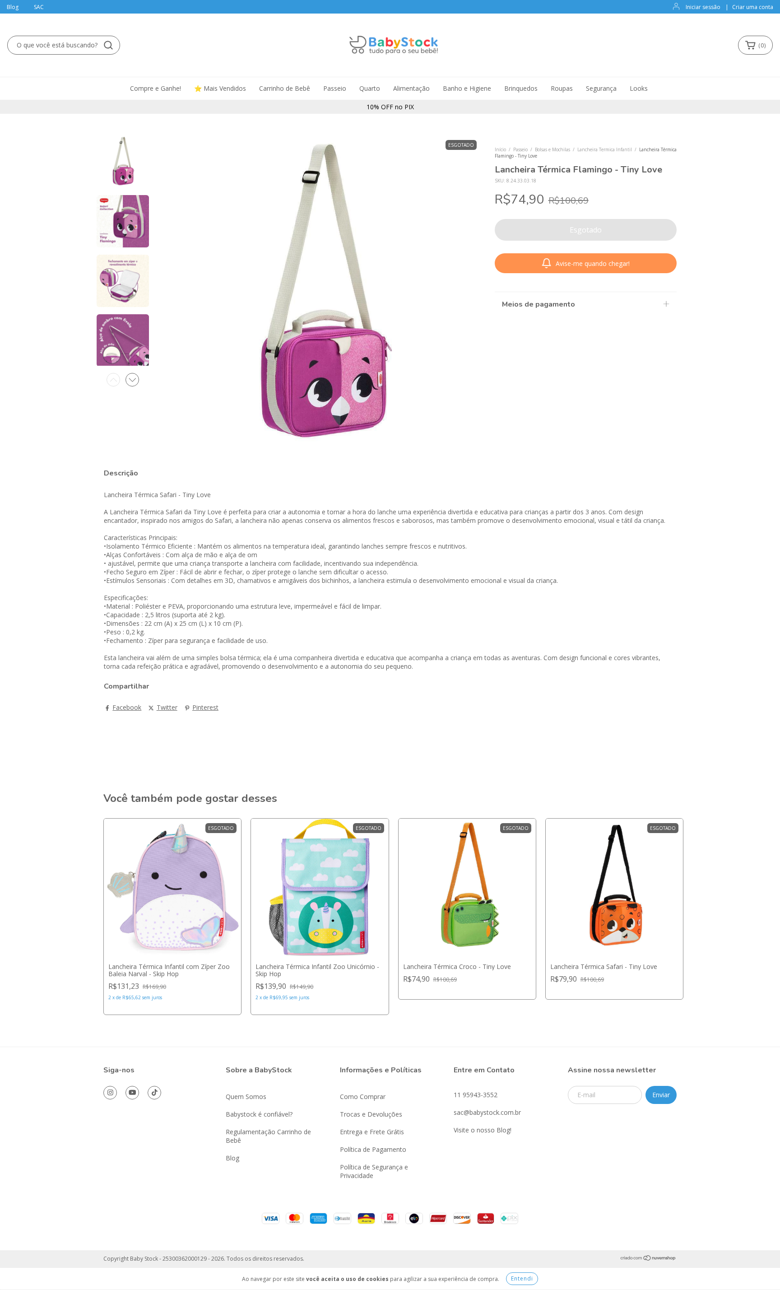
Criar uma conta (752, 7)
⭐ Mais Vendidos (220, 88)
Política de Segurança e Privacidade (374, 1171)
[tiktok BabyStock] (154, 1092)
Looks (639, 88)
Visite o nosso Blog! (482, 1130)
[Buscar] (108, 45)
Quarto (369, 88)
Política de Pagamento (373, 1149)
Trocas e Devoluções (371, 1114)
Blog (13, 7)
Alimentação (411, 88)
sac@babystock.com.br (487, 1112)
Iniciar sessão (703, 7)
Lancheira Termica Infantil (604, 149)
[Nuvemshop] (648, 1259)
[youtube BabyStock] (132, 1092)
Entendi (522, 1278)
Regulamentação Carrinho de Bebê (268, 1136)
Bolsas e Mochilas (552, 149)
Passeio (334, 88)
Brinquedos (521, 88)
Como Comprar (362, 1096)
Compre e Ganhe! (155, 88)
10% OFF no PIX (390, 106)
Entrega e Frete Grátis (372, 1131)
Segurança (601, 88)
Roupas (562, 88)
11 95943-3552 (475, 1094)
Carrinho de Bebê (284, 88)
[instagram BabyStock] (110, 1092)
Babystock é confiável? (259, 1114)
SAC (39, 7)
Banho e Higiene (467, 88)
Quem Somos (246, 1096)
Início (500, 149)
